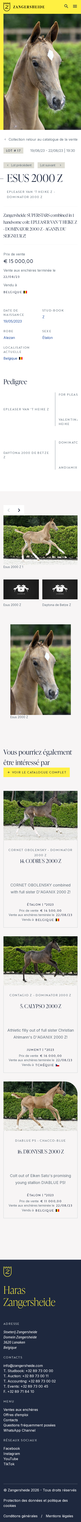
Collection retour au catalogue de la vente (43, 139)
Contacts (10, 1420)
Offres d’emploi (15, 1415)
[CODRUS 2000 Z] (40, 815)
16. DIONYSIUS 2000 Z (40, 1151)
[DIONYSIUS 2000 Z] (40, 1106)
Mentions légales (59, 1516)
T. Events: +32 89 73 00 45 (25, 1386)
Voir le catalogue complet (39, 772)
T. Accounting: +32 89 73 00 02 (29, 1381)
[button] (8, 510)
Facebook (11, 1448)
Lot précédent (21, 165)
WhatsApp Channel (19, 1430)
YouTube (10, 1459)
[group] (40, 542)
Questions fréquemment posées (29, 1425)
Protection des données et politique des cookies (35, 1503)
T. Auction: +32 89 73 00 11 (26, 1376)
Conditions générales (20, 1516)
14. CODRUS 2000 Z (40, 860)
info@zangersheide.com (23, 1365)
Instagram (11, 1453)
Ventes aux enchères (20, 1409)
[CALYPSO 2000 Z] (40, 961)
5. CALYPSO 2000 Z (40, 1006)
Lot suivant (47, 165)
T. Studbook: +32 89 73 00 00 (28, 1371)
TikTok (8, 1464)
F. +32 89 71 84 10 (18, 1391)
